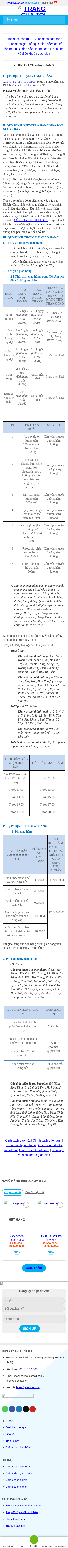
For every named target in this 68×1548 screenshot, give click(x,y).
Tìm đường (8, 1546)
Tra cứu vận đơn (16, 1525)
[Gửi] (60, 20)
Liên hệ (10, 1434)
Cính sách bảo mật (17, 1140)
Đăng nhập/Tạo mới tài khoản (23, 1505)
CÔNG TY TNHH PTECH (20, 81)
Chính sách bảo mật (17, 39)
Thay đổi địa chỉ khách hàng (22, 1512)
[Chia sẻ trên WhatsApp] (5, 1409)
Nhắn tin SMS (60, 1546)
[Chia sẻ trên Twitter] (19, 1409)
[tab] (12, 1192)
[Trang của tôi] (33, 10)
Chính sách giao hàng (21, 44)
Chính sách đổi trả (17, 1479)
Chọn (17, 1252)
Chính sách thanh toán (34, 48)
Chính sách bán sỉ (16, 1486)
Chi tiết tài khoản (16, 1519)
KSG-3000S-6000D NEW (17, 1238)
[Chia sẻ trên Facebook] (12, 1409)
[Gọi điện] (33, 1540)
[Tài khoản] (57, 10)
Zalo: (21, 3)
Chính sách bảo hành (47, 39)
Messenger (47, 1546)
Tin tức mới (12, 1440)
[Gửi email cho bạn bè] (26, 1409)
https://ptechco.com (28, 1387)
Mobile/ (12, 3)
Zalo (21, 1546)
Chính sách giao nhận (19, 1473)
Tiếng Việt (47, 2)
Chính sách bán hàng (18, 1466)
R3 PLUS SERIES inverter (51, 1238)
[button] (5, 10)
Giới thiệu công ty (16, 1427)
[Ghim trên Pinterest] (32, 1409)
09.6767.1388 (28, 1369)
